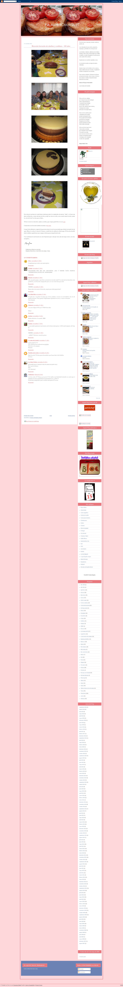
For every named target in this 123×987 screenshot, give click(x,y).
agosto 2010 (82, 890)
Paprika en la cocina (33, 353)
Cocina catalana (84, 602)
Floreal (30, 277)
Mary (29, 261)
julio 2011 (81, 866)
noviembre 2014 (82, 777)
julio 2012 (81, 839)
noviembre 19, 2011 (42, 362)
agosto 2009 (82, 917)
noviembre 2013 (82, 804)
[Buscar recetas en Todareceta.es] (84, 423)
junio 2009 (81, 921)
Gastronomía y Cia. (85, 541)
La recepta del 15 (84, 631)
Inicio (51, 415)
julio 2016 (81, 740)
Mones (82, 654)
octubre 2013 (82, 806)
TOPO (121, 985)
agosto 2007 (82, 943)
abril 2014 (81, 793)
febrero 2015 (82, 771)
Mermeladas (83, 646)
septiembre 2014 (83, 782)
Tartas (48, 250)
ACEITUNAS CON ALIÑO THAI (94, 376)
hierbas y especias (87, 337)
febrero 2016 (82, 744)
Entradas (81, 969)
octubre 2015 (82, 753)
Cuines (82, 523)
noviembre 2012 (82, 830)
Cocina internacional (85, 605)
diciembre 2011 (82, 855)
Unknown (30, 305)
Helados (82, 623)
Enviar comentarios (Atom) (36, 417)
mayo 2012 (81, 844)
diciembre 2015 (82, 749)
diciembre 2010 (82, 881)
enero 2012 (81, 852)
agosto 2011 (82, 864)
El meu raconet (86, 239)
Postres (82, 667)
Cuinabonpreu (84, 520)
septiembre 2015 (83, 755)
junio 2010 (81, 894)
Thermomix (83, 693)
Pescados (83, 665)
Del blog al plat (84, 608)
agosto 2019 (82, 709)
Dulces (82, 610)
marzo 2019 (82, 718)
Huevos (82, 628)
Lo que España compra (86, 556)
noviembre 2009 (82, 910)
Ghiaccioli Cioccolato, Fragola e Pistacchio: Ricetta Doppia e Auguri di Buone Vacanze (94, 366)
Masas (82, 644)
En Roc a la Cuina (87, 312)
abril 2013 (81, 819)
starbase (30, 316)
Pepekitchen (83, 561)
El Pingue (83, 530)
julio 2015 (81, 760)
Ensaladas (83, 613)
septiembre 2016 (83, 738)
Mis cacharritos (84, 652)
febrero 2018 (82, 729)
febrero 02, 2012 (39, 374)
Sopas (82, 685)
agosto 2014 (82, 784)
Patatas (82, 662)
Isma (82, 546)
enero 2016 (81, 746)
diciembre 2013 (82, 802)
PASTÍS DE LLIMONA (92, 388)
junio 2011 (81, 868)
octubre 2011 (82, 859)
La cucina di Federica (88, 361)
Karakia (82, 551)
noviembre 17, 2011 (37, 261)
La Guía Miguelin (84, 554)
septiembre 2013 (83, 808)
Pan (81, 657)
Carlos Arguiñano (84, 512)
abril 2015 (81, 766)
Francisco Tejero (84, 536)
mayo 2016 (81, 742)
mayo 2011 (81, 870)
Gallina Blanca (84, 538)
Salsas (82, 680)
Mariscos (83, 641)
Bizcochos (32, 250)
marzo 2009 (82, 925)
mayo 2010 (81, 897)
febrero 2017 (82, 733)
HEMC (82, 626)
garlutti (30, 268)
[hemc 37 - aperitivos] (90, 439)
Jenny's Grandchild (29, 985)
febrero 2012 (82, 850)
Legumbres (83, 633)
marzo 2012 (82, 848)
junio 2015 (81, 762)
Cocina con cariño (85, 515)
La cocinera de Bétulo (88, 374)
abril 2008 (81, 936)
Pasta (82, 659)
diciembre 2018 (82, 720)
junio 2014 (81, 788)
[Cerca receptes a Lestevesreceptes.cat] (85, 415)
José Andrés (83, 548)
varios (82, 696)
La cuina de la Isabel (33, 340)
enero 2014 (81, 799)
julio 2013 (81, 813)
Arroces (82, 592)
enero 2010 (81, 905)
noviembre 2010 (82, 883)
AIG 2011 (83, 587)
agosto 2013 (82, 810)
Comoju (84, 324)
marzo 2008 (82, 939)
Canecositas (83, 510)
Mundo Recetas (84, 559)
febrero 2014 (82, 797)
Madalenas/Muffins (85, 639)
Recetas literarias (84, 675)
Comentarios (82, 972)
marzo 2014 (82, 795)
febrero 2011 (82, 877)
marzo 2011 (81, 875)
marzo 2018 (82, 727)
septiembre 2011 (83, 861)
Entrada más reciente (28, 415)
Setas (82, 683)
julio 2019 (81, 711)
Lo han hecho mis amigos (41, 250)
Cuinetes (85, 349)
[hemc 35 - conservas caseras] (90, 448)
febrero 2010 (82, 903)
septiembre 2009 (83, 914)
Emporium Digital (17, 985)
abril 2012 (81, 846)
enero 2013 (81, 826)
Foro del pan (83, 533)
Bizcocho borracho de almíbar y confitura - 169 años (51, 46)
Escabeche (83, 615)
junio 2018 (81, 722)
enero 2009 (81, 928)
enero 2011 (81, 879)
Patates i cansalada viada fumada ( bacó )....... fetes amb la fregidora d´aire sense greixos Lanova (94, 317)
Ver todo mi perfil (83, 161)
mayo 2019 (81, 713)
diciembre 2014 (82, 775)
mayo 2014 (81, 791)
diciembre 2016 (82, 735)
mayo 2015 (81, 764)
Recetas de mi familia (85, 672)
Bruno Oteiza (83, 507)
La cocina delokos (87, 356)
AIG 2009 (83, 584)
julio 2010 (81, 892)
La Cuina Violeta (32, 362)
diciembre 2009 (82, 908)
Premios (82, 670)
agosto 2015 (82, 758)
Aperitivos (83, 589)
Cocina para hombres (85, 517)
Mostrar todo (98, 398)
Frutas (82, 618)
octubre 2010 (82, 886)
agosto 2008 (82, 932)
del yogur (49, 225)
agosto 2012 (82, 837)
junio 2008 (81, 934)
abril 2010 (81, 899)
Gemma (30, 323)
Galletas (82, 620)
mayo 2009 (81, 923)
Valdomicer (31, 374)
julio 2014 (81, 786)
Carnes (82, 597)
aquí (64, 222)
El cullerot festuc (87, 386)
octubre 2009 (82, 912)
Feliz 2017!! (92, 241)
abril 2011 (81, 872)
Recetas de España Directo (87, 567)
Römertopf (83, 677)
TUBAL (84, 293)
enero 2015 (81, 773)
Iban (82, 543)
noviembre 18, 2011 (44, 353)
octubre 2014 (82, 780)
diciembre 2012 (82, 828)
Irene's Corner (39, 985)
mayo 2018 (81, 724)
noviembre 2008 (82, 930)
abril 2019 (81, 715)
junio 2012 (81, 841)
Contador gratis (82, 956)
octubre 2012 (82, 833)
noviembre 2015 (82, 751)
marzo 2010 (82, 901)
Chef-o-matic (83, 600)
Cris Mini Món (32, 294)
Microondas (83, 649)
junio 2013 (81, 815)
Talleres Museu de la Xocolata (87, 688)
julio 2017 (81, 731)
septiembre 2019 (83, 707)
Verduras (83, 698)
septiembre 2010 (83, 888)
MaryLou (90, 151)
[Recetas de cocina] (89, 410)
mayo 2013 (81, 817)
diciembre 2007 (82, 941)
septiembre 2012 (83, 835)
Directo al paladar (84, 528)
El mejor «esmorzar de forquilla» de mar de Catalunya (90, 307)
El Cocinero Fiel (86, 305)
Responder (30, 265)
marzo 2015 (82, 769)
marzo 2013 (82, 822)
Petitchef (82, 564)
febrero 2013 (82, 824)
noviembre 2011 (82, 857)
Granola (84, 357)
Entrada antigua (71, 415)
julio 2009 (81, 919)
